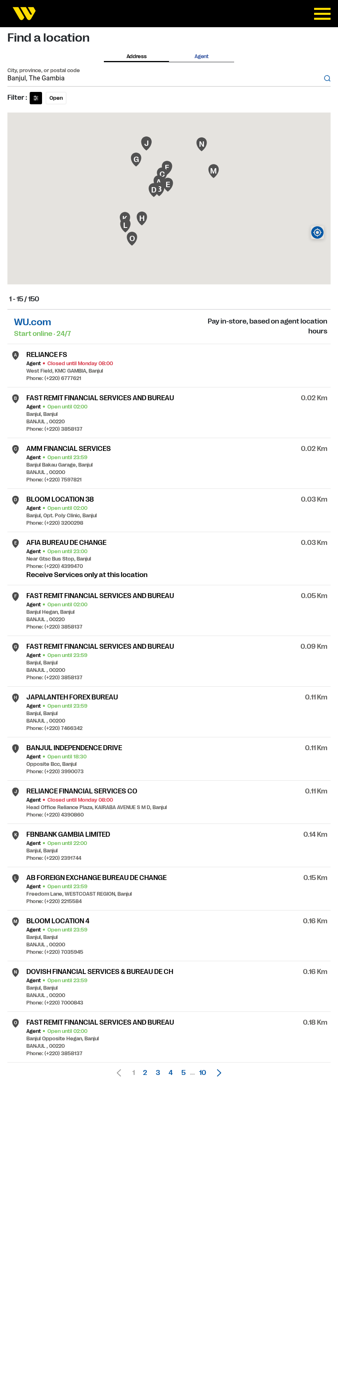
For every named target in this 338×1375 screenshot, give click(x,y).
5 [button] (183, 1073)
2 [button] (145, 1073)
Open (56, 98)
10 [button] (202, 1073)
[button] (217, 1073)
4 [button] (171, 1073)
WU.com (32, 322)
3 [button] (158, 1073)
